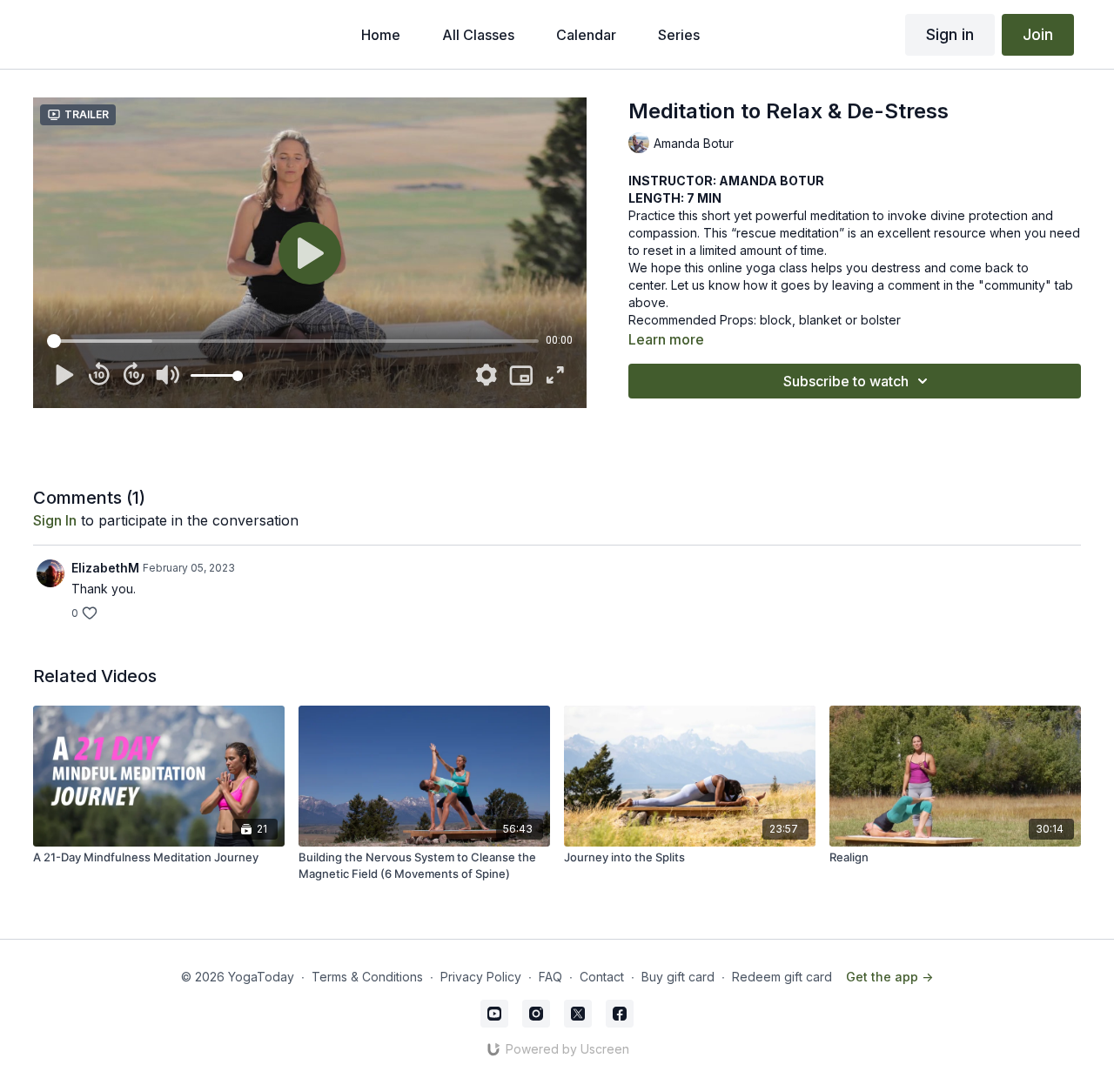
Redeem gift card (782, 976)
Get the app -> (889, 976)
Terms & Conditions (367, 976)
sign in (55, 520)
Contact (602, 976)
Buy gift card (678, 976)
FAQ (550, 976)
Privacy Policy (480, 976)
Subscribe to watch (846, 381)
